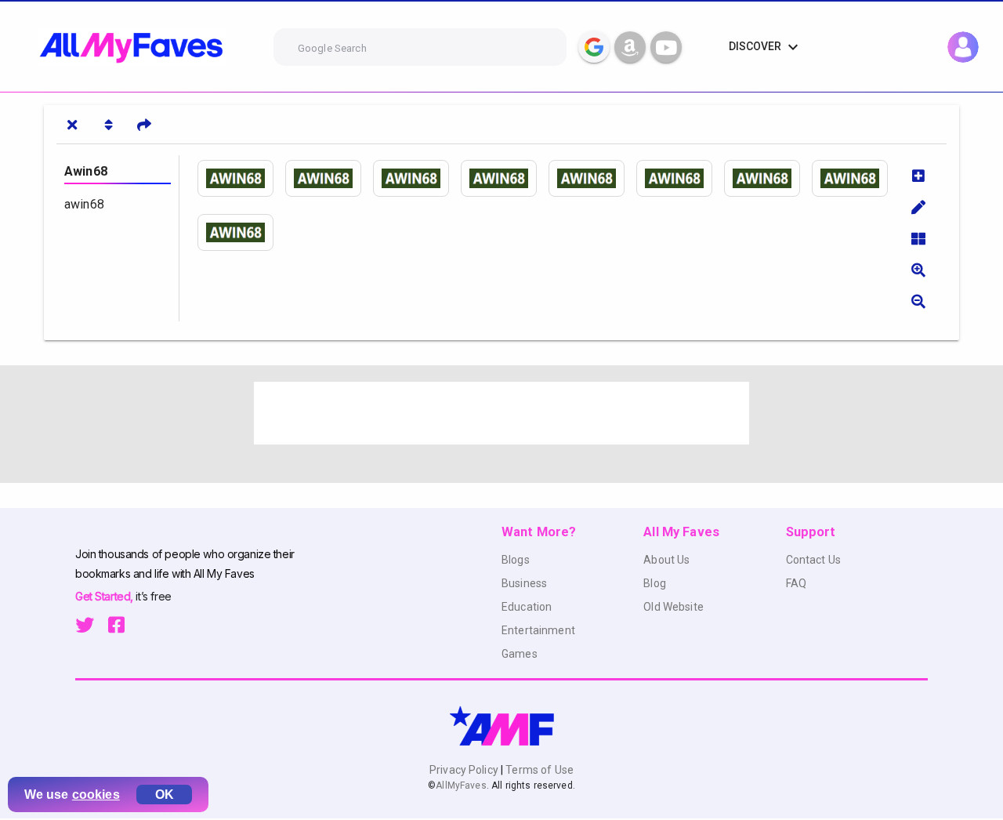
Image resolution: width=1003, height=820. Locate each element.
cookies (96, 794)
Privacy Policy (465, 770)
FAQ (796, 583)
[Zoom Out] (918, 301)
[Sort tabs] (108, 124)
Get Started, (105, 596)
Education (527, 606)
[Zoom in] (918, 269)
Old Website (673, 606)
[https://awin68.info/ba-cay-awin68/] (856, 178)
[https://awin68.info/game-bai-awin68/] (768, 178)
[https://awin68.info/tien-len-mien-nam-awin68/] (680, 178)
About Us (666, 559)
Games (520, 654)
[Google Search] (594, 47)
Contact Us (813, 559)
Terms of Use (538, 770)
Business (524, 583)
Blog (654, 583)
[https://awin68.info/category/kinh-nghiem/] (417, 178)
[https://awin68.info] (241, 178)
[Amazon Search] (630, 47)
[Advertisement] (501, 413)
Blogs (516, 559)
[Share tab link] (144, 124)
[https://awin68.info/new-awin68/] (505, 178)
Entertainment (538, 630)
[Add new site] (918, 175)
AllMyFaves (461, 785)
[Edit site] (918, 207)
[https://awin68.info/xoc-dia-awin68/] (241, 232)
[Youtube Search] (666, 47)
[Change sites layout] (918, 238)
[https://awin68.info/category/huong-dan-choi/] (329, 178)
